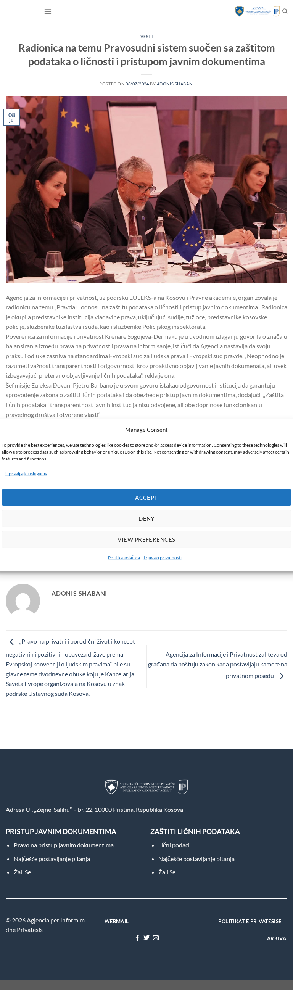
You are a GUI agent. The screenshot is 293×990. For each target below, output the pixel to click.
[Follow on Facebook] (137, 938)
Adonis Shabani (175, 83)
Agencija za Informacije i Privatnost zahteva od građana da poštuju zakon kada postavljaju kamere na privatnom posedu (217, 664)
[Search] (284, 11)
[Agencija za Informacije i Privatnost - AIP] (254, 11)
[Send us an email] (156, 938)
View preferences (146, 539)
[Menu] (48, 11)
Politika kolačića (124, 557)
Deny (146, 518)
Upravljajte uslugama (26, 473)
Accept (146, 497)
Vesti (146, 36)
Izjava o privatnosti (163, 557)
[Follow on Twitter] (146, 938)
